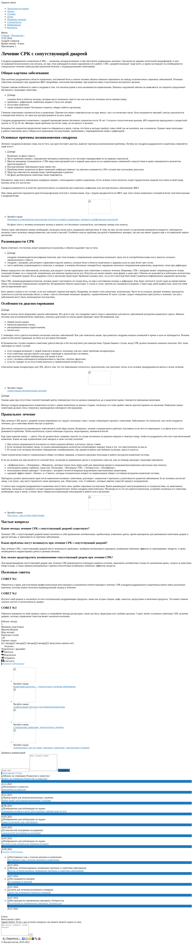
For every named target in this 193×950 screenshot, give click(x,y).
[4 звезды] (39, 643)
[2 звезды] (17, 643)
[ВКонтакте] (23, 939)
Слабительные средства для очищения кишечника (39, 707)
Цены (10, 16)
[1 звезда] (6, 643)
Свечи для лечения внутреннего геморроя (29, 892)
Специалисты (14, 22)
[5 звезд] (50, 643)
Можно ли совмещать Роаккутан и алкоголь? (24, 778)
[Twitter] (26, 939)
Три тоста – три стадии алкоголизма (25, 515)
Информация (14, 25)
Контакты (12, 27)
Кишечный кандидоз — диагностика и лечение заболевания (44, 686)
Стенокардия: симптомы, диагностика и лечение (38, 727)
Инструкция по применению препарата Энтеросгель (34, 903)
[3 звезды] (28, 643)
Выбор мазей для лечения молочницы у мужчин (26, 800)
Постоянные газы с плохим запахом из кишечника (33, 860)
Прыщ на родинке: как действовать (19, 822)
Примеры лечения (16, 19)
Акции (10, 11)
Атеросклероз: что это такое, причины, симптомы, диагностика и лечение (51, 747)
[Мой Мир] (33, 939)
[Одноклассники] (29, 939)
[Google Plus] (39, 939)
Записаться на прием (18, 8)
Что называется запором (19, 881)
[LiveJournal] (36, 939)
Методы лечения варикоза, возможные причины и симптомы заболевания (45, 870)
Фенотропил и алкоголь (13, 789)
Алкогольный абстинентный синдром (26, 390)
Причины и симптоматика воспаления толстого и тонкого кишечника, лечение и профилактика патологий (62, 219)
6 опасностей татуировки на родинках (21, 833)
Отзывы (11, 14)
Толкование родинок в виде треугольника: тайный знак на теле (34, 811)
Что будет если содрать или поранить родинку (25, 844)
